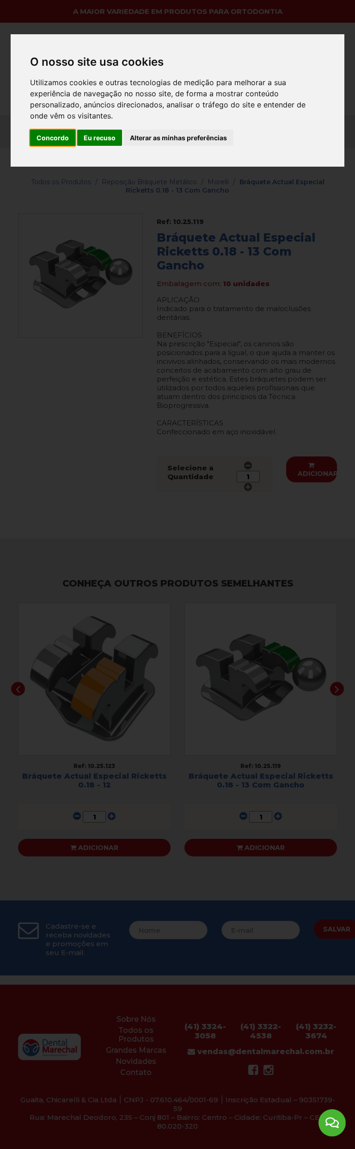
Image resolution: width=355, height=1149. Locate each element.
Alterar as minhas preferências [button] (178, 138)
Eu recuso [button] (100, 138)
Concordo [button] (53, 138)
